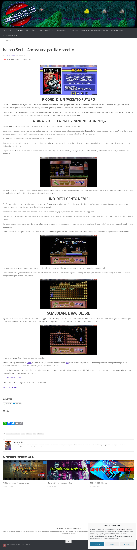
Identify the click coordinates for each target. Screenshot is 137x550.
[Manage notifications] (4, 545)
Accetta (97, 544)
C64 (11, 433)
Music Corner (49, 30)
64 (7, 433)
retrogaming (40, 433)
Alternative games (117, 30)
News (11, 30)
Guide (27, 30)
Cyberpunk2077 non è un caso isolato (59, 483)
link (67, 363)
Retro (40, 30)
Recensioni (19, 30)
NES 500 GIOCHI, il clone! (98, 483)
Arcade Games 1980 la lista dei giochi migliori (95, 30)
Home (5, 30)
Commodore (17, 433)
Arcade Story (74, 30)
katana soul (28, 433)
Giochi (34, 30)
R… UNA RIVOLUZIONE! (12, 378)
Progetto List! (61, 30)
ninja (34, 433)
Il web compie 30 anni (11, 387)
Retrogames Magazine (10, 35)
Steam (29, 363)
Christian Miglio (9, 55)
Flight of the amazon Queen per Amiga (16, 483)
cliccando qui (72, 533)
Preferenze (127, 544)
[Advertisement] (68, 510)
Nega (112, 544)
